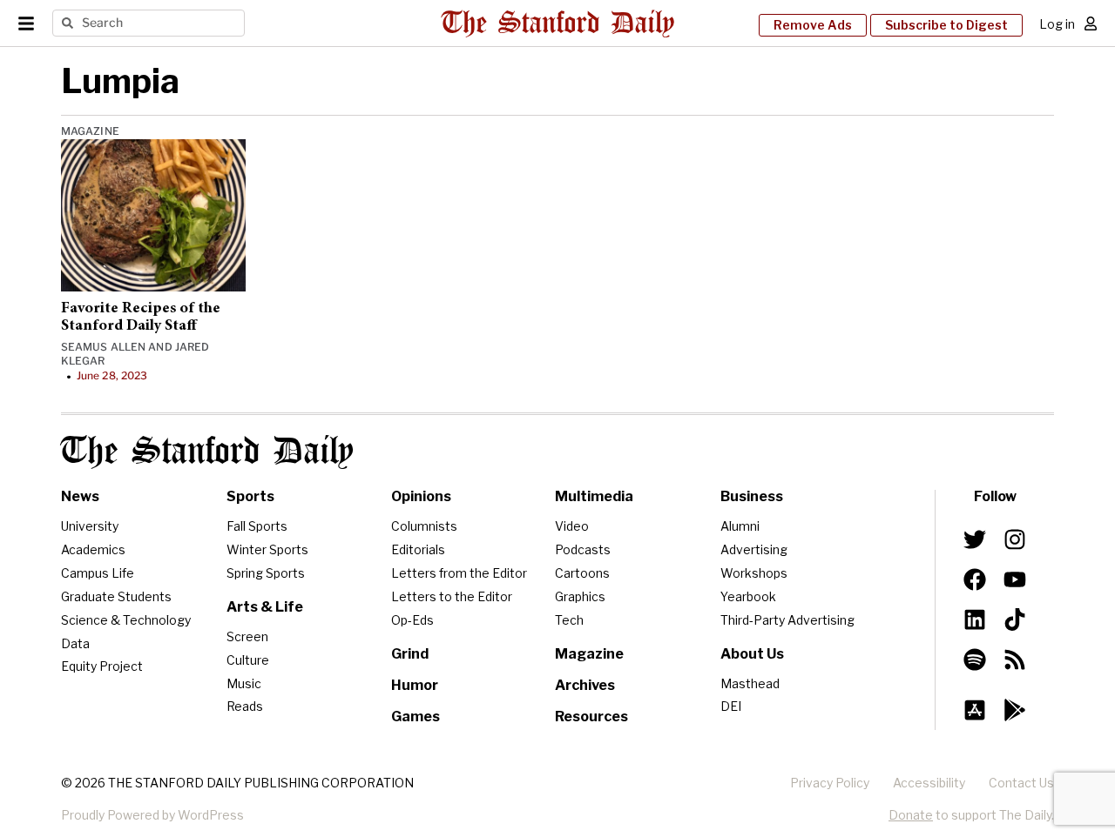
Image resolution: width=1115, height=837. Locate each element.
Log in (1057, 24)
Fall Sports (256, 526)
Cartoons (582, 573)
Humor (414, 685)
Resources (591, 716)
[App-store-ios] (974, 710)
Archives (585, 685)
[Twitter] (974, 539)
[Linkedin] (974, 619)
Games (415, 716)
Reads (244, 706)
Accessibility (929, 782)
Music (243, 683)
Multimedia (594, 496)
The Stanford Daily (207, 452)
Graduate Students (116, 596)
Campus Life (97, 573)
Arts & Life (264, 607)
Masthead (750, 683)
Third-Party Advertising (787, 620)
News (80, 496)
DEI (730, 706)
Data (75, 643)
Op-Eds (412, 620)
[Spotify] (974, 659)
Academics (93, 549)
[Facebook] (974, 579)
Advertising (753, 549)
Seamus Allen (103, 346)
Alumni (740, 526)
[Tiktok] (1015, 619)
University (89, 526)
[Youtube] (1015, 579)
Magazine (90, 130)
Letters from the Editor (459, 573)
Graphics (580, 596)
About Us (752, 654)
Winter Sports (267, 549)
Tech (569, 620)
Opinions (421, 496)
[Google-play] (1015, 710)
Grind (410, 654)
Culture (247, 660)
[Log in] (1091, 23)
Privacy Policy (829, 782)
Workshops (753, 573)
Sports (250, 496)
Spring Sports (265, 573)
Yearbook (748, 596)
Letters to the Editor (451, 596)
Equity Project (102, 666)
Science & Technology (126, 620)
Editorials (418, 549)
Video (572, 526)
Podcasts (583, 549)
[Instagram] (1015, 539)
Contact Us (1021, 782)
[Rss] (1015, 659)
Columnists (424, 526)
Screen (247, 636)
